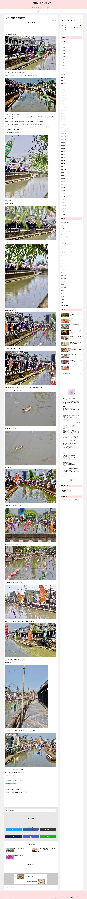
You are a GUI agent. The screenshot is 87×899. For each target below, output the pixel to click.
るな (71, 396)
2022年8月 (63, 181)
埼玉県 (62, 284)
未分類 (62, 296)
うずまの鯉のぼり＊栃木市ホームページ (14, 780)
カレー (62, 240)
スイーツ (63, 246)
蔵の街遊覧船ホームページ (11, 783)
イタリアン (63, 228)
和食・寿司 (63, 281)
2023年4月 (63, 157)
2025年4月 (63, 89)
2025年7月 (63, 80)
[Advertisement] (30, 26)
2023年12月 (63, 133)
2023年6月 (63, 151)
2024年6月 (63, 115)
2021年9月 (63, 214)
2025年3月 (63, 92)
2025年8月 (63, 77)
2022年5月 (63, 190)
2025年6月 (63, 83)
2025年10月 (63, 71)
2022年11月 (63, 172)
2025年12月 (63, 65)
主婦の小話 (63, 278)
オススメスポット (65, 234)
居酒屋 (62, 290)
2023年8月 (63, 145)
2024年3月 (63, 124)
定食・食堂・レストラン (66, 287)
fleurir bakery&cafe (65, 222)
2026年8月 (63, 41)
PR (61, 225)
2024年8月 (63, 110)
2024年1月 (63, 130)
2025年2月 (63, 95)
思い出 (8, 815)
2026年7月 (63, 44)
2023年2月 (63, 163)
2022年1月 (63, 202)
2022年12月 (63, 169)
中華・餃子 (63, 275)
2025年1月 (63, 98)
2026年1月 (63, 62)
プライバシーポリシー (77, 895)
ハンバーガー (64, 260)
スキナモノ (63, 249)
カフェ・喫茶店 (64, 237)
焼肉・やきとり (64, 305)
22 (77, 27)
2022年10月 (63, 175)
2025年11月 (63, 68)
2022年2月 (63, 199)
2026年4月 (63, 53)
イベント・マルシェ (65, 231)
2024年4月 (63, 121)
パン (62, 257)
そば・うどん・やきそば (66, 252)
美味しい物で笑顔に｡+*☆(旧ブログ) (71, 499)
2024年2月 (63, 127)
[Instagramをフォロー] (31, 836)
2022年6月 (63, 187)
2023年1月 (63, 166)
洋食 (62, 302)
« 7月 (62, 34)
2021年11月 (63, 208)
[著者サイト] (13, 836)
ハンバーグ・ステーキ (66, 263)
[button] (55, 810)
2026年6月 (63, 47)
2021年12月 (63, 205)
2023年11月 (63, 136)
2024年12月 (63, 101)
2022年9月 (63, 178)
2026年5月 (63, 50)
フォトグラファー (65, 266)
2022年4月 (63, 193)
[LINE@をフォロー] (48, 836)
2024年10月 (63, 104)
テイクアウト (64, 254)
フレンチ (63, 269)
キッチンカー (64, 243)
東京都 (62, 299)
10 (62, 25)
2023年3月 (63, 160)
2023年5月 (63, 154)
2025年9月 (63, 74)
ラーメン (63, 272)
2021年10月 (63, 211)
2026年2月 (63, 59)
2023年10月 (63, 139)
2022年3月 (63, 196)
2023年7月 (63, 148)
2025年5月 (63, 86)
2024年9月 (63, 107)
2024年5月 (63, 118)
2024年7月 (63, 113)
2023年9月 (63, 142)
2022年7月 (63, 184)
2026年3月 (63, 56)
